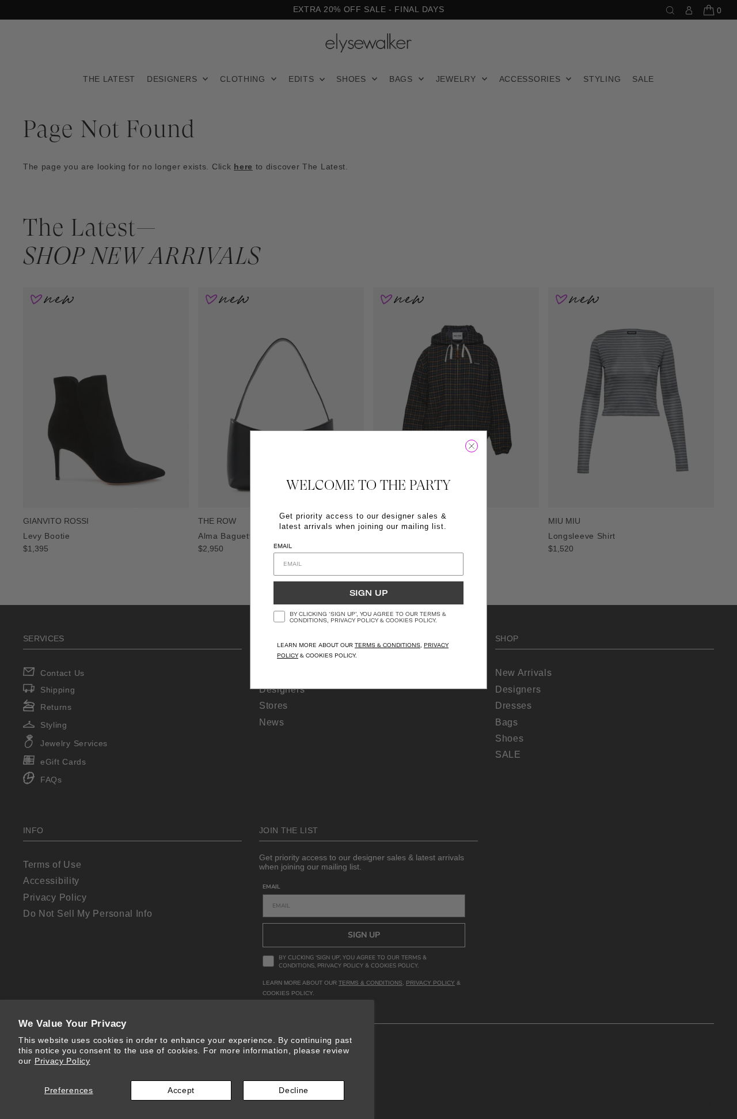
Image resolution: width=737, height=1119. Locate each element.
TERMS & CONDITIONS (387, 645)
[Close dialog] (471, 446)
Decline (294, 1090)
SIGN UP (368, 593)
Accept (181, 1090)
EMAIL (282, 546)
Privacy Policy (62, 1060)
